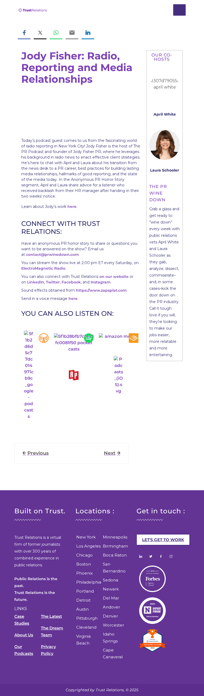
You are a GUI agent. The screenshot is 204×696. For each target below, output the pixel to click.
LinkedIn (35, 282)
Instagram (100, 282)
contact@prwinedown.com (52, 254)
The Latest (51, 616)
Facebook (71, 282)
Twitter (53, 282)
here (71, 206)
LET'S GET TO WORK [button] (163, 539)
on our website (114, 276)
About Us (23, 634)
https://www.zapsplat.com (101, 290)
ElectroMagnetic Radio (43, 268)
